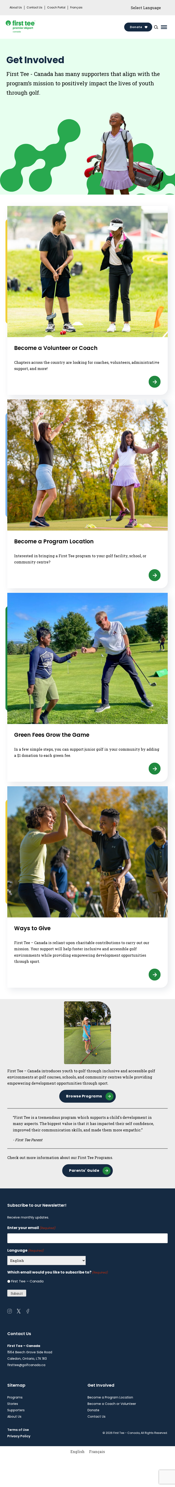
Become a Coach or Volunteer (112, 1403)
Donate (136, 27)
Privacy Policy (18, 1436)
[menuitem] (77, 1451)
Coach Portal (56, 7)
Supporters (16, 1410)
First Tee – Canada (27, 1281)
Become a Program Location (110, 1397)
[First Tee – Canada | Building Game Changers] (28, 27)
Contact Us (34, 7)
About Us (16, 7)
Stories (12, 1403)
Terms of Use (18, 1429)
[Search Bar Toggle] (156, 27)
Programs (15, 1397)
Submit (17, 1293)
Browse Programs (84, 1096)
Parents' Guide (84, 1170)
